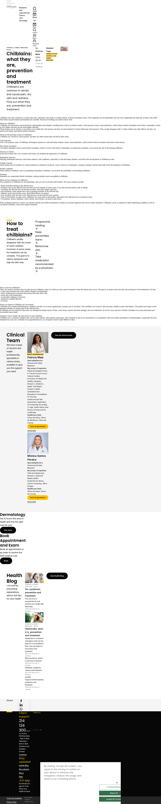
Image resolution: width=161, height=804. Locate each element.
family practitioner (51, 203)
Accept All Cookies (114, 799)
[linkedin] (21, 705)
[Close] (117, 782)
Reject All (114, 793)
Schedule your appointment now (30, 320)
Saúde (9, 1)
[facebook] (21, 701)
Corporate (10, 3)
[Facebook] (38, 716)
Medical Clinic (69, 320)
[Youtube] (38, 727)
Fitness (9, 5)
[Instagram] (38, 719)
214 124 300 (22, 725)
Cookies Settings (114, 787)
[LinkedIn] (38, 723)
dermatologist (135, 318)
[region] (80, 783)
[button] (24, 3)
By (39, 51)
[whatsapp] (21, 709)
